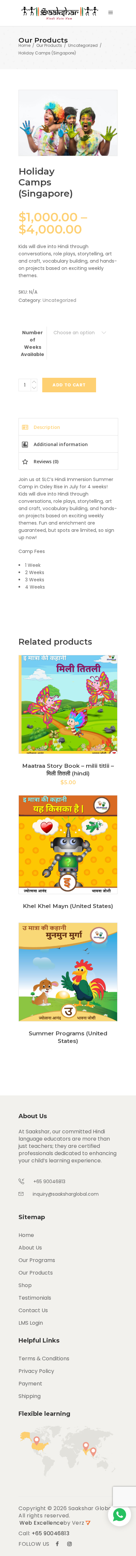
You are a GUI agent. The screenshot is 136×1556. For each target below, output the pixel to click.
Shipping (29, 1396)
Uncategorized (83, 45)
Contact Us (33, 1310)
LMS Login (30, 1323)
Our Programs (36, 1260)
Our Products (49, 45)
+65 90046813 (50, 1533)
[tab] (68, 426)
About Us (30, 1247)
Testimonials (34, 1298)
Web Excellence (41, 1523)
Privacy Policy (36, 1371)
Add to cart (69, 385)
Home (24, 45)
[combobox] (80, 333)
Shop (25, 1285)
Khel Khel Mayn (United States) (68, 906)
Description (46, 427)
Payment (30, 1383)
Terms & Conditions (43, 1358)
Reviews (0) (45, 461)
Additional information (60, 444)
